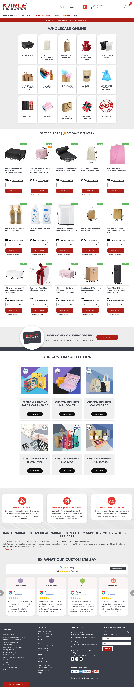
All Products (10, 15)
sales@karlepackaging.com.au (104, 8)
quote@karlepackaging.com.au (84, 637)
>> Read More (8, 549)
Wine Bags (6, 660)
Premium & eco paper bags (12, 639)
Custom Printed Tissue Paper (35, 460)
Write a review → (117, 569)
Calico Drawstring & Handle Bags (14, 637)
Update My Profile (44, 665)
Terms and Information (46, 651)
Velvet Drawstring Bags (10, 642)
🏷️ (66, 15)
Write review (18, 594)
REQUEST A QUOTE (16, 684)
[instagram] (76, 659)
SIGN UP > (107, 337)
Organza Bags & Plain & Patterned (14, 657)
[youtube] (81, 659)
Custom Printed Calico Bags (99, 404)
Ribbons (5, 662)
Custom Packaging (9, 665)
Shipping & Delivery (45, 634)
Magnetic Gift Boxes (9, 634)
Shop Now (34, 414)
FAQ (76, 15)
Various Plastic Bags (9, 645)
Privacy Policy (43, 648)
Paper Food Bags (8, 655)
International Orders (45, 631)
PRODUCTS (7, 630)
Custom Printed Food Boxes (99, 460)
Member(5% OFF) (17, 181)
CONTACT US (43, 658)
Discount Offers (43, 636)
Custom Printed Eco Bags (67, 460)
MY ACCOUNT (43, 661)
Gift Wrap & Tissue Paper (11, 652)
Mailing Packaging (9, 650)
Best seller (26, 15)
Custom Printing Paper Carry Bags (34, 404)
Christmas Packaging (10, 667)
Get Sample (7, 670)
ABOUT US (42, 628)
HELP (40, 640)
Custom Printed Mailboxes (67, 404)
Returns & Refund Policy (46, 646)
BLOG (40, 654)
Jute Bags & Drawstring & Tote (13, 647)
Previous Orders (43, 670)
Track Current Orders (45, 668)
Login (40, 673)
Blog (57, 15)
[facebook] (72, 659)
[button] (16, 15)
